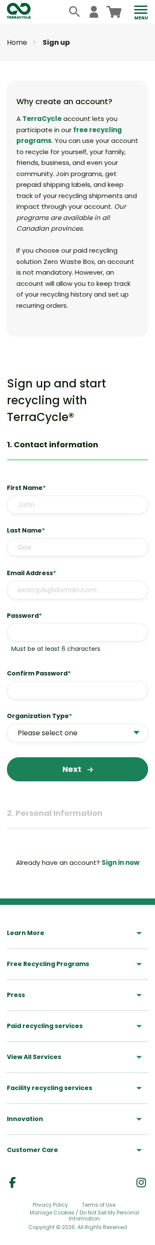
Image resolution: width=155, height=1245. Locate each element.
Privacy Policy (50, 1204)
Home (17, 42)
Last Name (26, 530)
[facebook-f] (12, 1182)
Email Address (31, 573)
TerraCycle (42, 118)
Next (72, 769)
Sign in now (121, 862)
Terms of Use (98, 1204)
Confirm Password (39, 673)
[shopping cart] (114, 12)
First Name (26, 487)
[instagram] (141, 1182)
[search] (75, 12)
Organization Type (39, 716)
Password (24, 615)
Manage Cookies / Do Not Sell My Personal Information (84, 1216)
